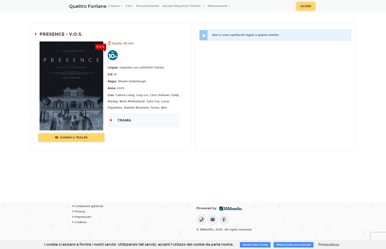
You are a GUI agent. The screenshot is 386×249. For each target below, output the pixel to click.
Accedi (305, 6)
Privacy (79, 211)
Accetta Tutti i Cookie (255, 244)
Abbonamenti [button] (218, 6)
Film (129, 6)
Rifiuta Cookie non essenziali (293, 244)
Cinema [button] (114, 6)
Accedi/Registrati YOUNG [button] (182, 6)
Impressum (82, 217)
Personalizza (328, 245)
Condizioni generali (88, 206)
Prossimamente (147, 6)
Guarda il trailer (73, 137)
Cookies (80, 222)
